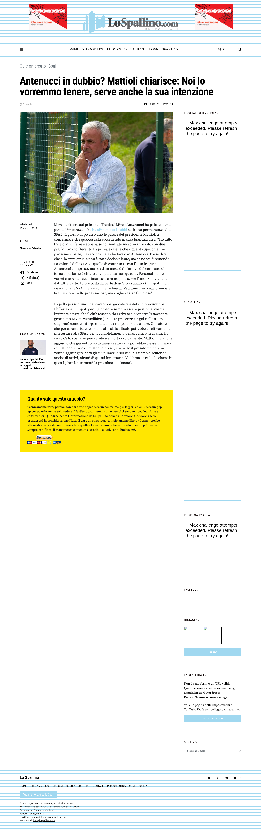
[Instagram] (226, 778)
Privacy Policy (116, 785)
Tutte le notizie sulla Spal (38, 794)
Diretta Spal (138, 49)
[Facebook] (209, 778)
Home (23, 785)
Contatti (98, 785)
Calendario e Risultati (96, 49)
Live (87, 785)
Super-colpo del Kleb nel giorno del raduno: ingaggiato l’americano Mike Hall (32, 363)
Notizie (74, 49)
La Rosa (154, 49)
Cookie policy (138, 785)
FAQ (47, 785)
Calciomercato (33, 66)
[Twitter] (217, 778)
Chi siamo (36, 785)
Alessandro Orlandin (30, 248)
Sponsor (58, 785)
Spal (52, 66)
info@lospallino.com (44, 820)
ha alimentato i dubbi (109, 229)
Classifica (120, 49)
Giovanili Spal (171, 49)
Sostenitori (74, 785)
